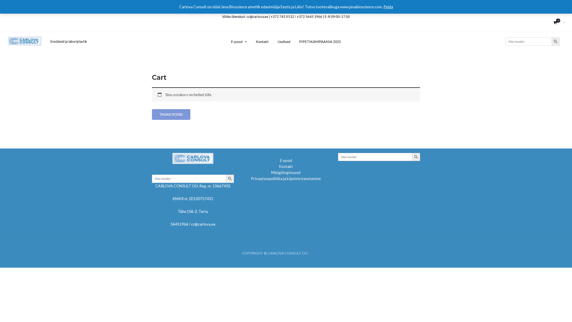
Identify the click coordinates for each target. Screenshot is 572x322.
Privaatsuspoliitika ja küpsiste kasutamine (286, 178)
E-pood (286, 160)
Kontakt (286, 166)
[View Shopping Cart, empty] (555, 22)
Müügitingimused (286, 172)
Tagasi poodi (171, 114)
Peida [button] (388, 6)
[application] (244, 41)
